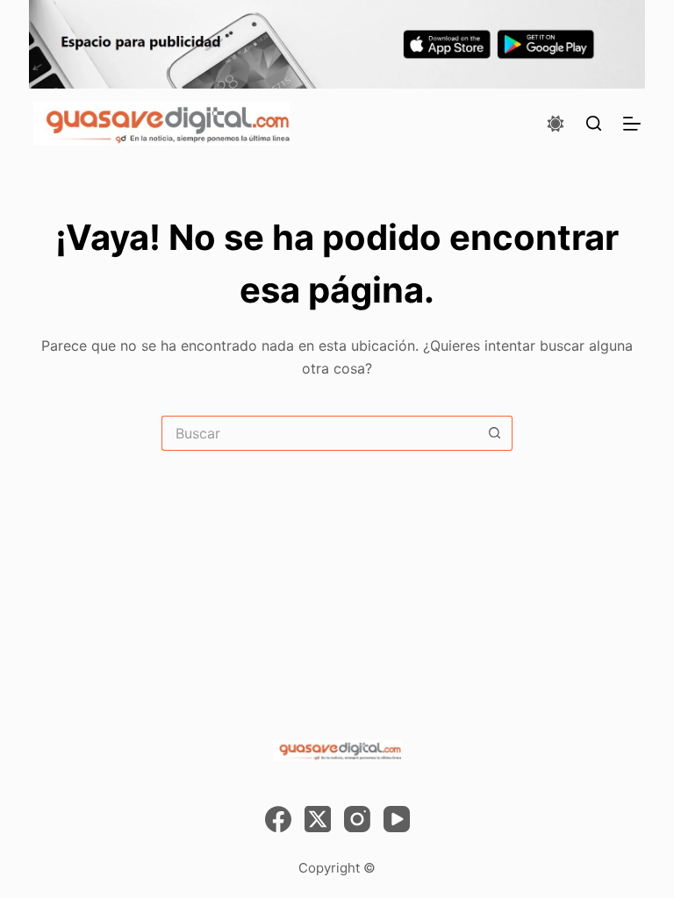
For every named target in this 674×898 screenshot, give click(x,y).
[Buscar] (593, 123)
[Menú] (632, 123)
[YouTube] (397, 819)
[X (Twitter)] (318, 819)
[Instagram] (357, 819)
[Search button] (495, 433)
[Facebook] (278, 819)
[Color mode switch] (555, 123)
